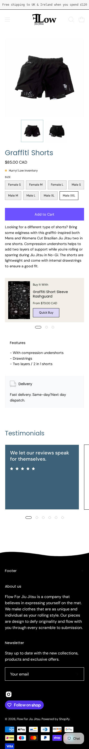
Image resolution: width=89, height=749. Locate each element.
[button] (70, 19)
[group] (44, 4)
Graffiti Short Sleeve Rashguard (50, 294)
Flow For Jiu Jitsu (28, 719)
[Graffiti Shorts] (32, 131)
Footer (11, 570)
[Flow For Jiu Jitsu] (44, 19)
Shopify (64, 719)
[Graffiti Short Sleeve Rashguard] (19, 300)
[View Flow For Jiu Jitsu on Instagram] (8, 694)
